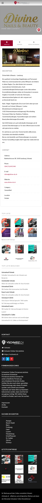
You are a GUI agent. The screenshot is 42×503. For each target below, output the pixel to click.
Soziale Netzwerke (33, 44)
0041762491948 (10, 166)
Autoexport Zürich (7, 298)
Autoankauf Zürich (7, 286)
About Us (6, 44)
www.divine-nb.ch (10, 182)
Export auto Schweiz (8, 292)
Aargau (8, 421)
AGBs (4, 405)
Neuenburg (10, 434)
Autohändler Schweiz (8, 281)
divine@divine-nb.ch (10, 174)
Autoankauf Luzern (7, 306)
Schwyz (9, 442)
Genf (8, 429)
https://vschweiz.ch (11, 354)
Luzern (8, 431)
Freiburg (9, 427)
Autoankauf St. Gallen (8, 315)
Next (38, 57)
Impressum (6, 403)
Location (19, 44)
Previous (3, 57)
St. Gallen (9, 438)
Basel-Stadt (10, 423)
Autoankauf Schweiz (8, 272)
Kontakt (5, 407)
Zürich (8, 440)
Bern (7, 425)
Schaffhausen (11, 436)
